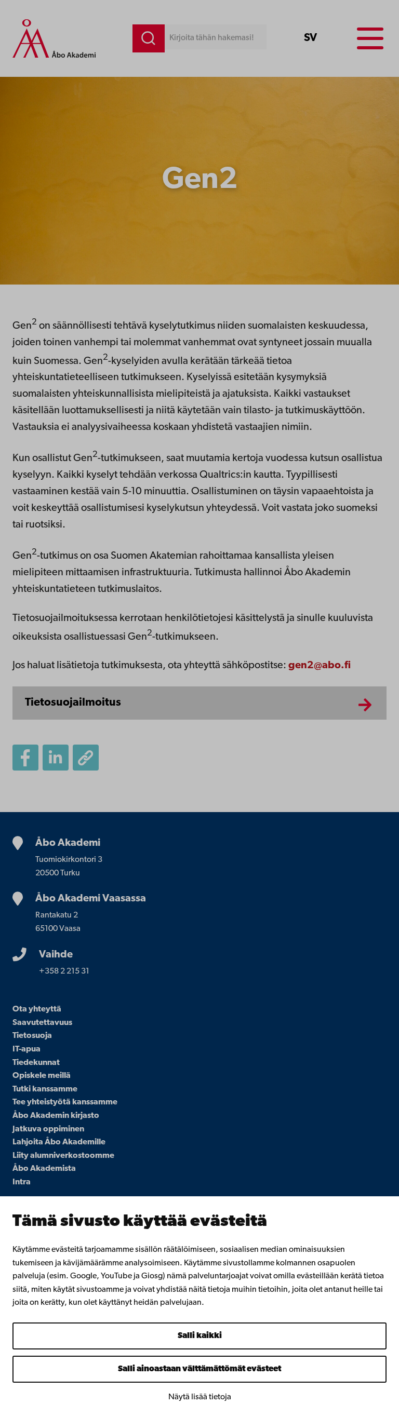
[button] (86, 758)
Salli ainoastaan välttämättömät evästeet (199, 1369)
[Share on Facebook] (25, 758)
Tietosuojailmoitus (73, 702)
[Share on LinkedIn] (56, 758)
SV (310, 38)
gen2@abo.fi (319, 665)
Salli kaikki (200, 1336)
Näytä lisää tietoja (199, 1397)
